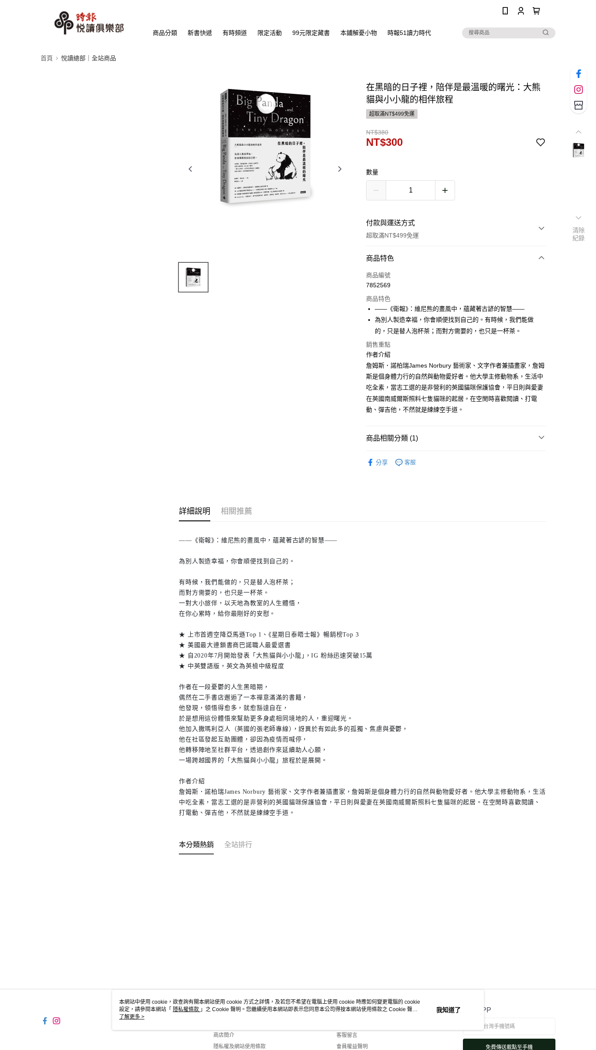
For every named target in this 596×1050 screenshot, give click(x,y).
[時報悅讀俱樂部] (89, 23)
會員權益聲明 (352, 1046)
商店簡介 (223, 1035)
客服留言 (346, 1035)
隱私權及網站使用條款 (239, 1046)
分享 (382, 462)
